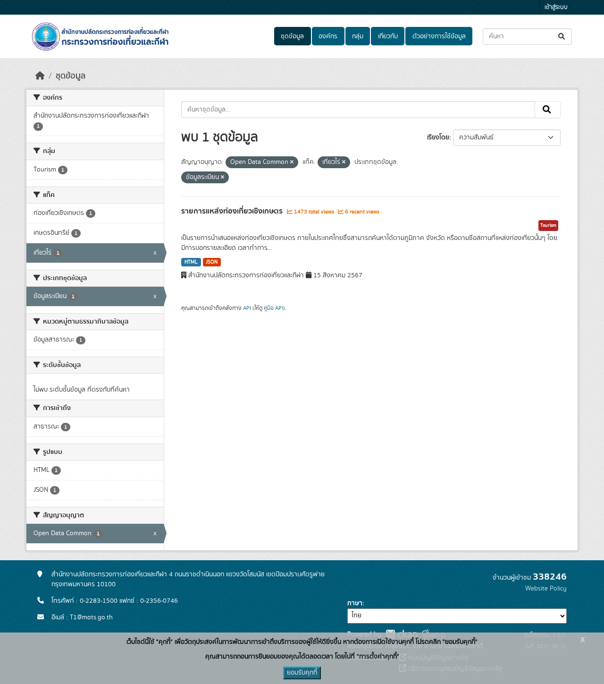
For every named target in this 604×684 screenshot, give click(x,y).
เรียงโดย (438, 137)
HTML (191, 262)
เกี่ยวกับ (388, 36)
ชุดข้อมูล (292, 36)
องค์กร (328, 36)
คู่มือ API (273, 308)
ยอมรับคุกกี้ (302, 672)
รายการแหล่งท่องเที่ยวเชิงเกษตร (233, 211)
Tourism (548, 225)
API (247, 308)
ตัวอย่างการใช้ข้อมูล (439, 36)
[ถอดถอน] (292, 162)
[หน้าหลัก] (40, 76)
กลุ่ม (357, 36)
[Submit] (562, 36)
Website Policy (546, 588)
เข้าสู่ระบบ (556, 7)
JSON (212, 262)
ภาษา (354, 603)
